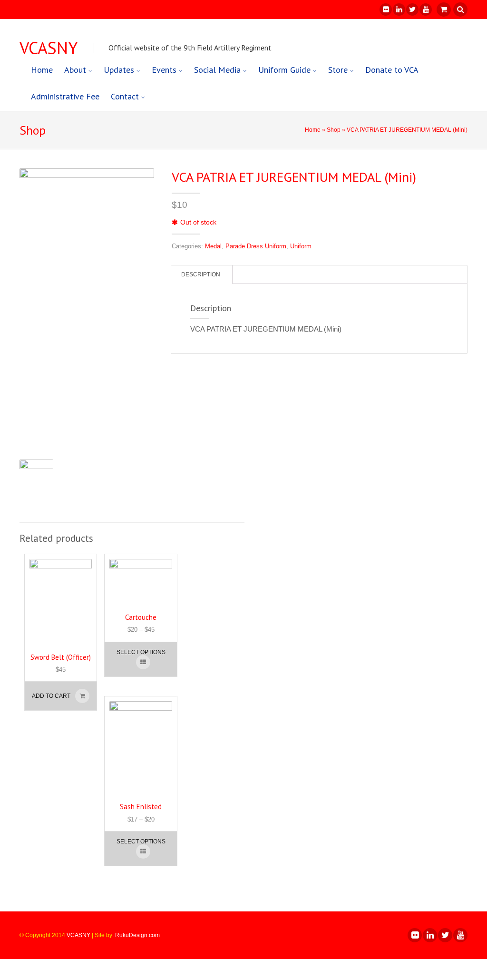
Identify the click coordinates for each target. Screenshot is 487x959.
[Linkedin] (398, 9)
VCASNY (48, 48)
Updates (119, 69)
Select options (141, 652)
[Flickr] (385, 9)
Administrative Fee (65, 96)
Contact (125, 96)
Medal (213, 246)
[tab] (201, 274)
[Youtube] (425, 9)
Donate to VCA (392, 69)
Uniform (301, 246)
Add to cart (51, 696)
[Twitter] (412, 9)
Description (200, 274)
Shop (334, 130)
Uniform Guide (284, 69)
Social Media (217, 69)
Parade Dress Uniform (255, 246)
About (75, 69)
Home (42, 69)
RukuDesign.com (137, 935)
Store (338, 69)
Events (164, 69)
